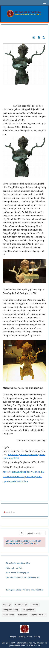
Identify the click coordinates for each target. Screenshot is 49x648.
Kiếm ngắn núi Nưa (14, 568)
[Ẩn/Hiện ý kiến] (21, 533)
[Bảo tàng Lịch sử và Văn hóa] (24, 13)
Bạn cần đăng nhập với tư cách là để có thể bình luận (23, 542)
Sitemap (22, 636)
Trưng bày (34, 604)
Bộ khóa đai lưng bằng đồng (18, 563)
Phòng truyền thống (10, 609)
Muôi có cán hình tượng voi (18, 572)
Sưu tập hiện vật (28, 609)
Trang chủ (13, 636)
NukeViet (16, 645)
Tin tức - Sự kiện (21, 604)
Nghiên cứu (22, 615)
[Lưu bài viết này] (44, 37)
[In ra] (39, 37)
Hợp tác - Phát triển (38, 615)
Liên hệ (37, 636)
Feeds (29, 636)
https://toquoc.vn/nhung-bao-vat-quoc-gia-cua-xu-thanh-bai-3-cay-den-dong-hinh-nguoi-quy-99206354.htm (24, 476)
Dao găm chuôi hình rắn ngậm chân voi (22, 577)
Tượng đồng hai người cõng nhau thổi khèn (24, 589)
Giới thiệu (7, 604)
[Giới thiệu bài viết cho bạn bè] (34, 37)
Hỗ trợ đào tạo (8, 615)
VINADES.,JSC (35, 645)
